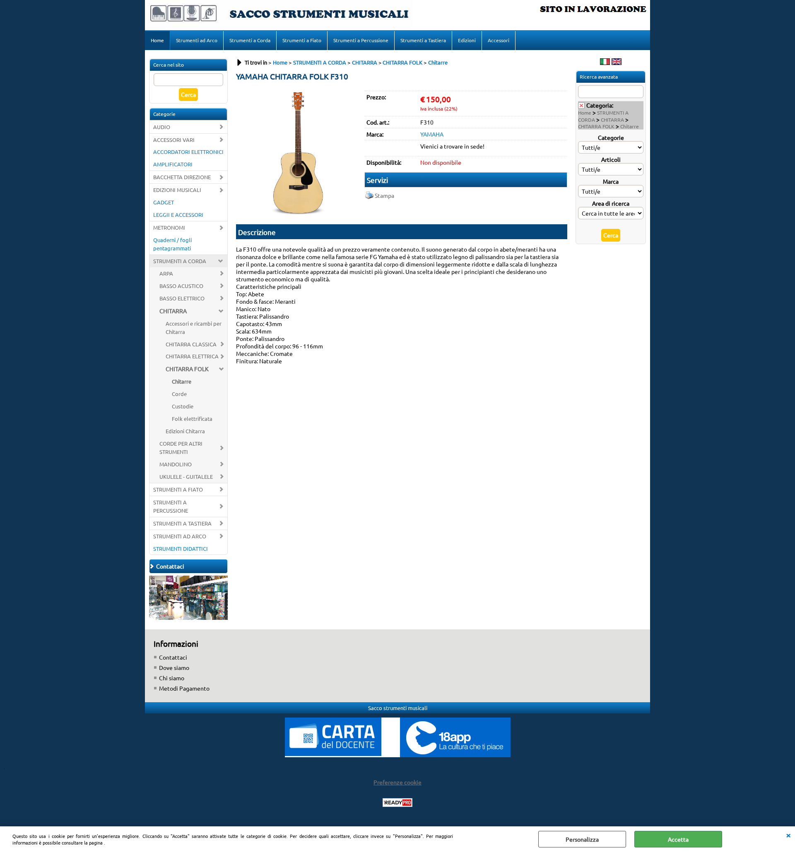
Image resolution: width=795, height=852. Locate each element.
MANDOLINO (175, 464)
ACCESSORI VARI (174, 139)
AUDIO (161, 126)
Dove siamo (174, 667)
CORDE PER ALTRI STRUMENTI (180, 447)
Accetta (678, 839)
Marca (611, 181)
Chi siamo (171, 678)
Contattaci (173, 657)
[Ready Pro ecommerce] (397, 802)
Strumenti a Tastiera (423, 40)
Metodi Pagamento (184, 688)
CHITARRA (173, 310)
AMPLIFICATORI (173, 164)
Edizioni (467, 40)
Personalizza (582, 839)
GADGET (163, 202)
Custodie (182, 406)
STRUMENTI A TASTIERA (182, 523)
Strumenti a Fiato (301, 40)
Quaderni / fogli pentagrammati (172, 244)
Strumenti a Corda (249, 40)
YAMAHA (431, 134)
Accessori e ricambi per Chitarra (194, 327)
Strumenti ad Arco (196, 40)
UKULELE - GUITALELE (186, 476)
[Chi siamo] (188, 617)
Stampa (384, 195)
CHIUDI (788, 834)
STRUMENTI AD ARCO (179, 536)
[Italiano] (605, 62)
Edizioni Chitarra (185, 430)
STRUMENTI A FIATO (178, 489)
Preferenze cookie (397, 782)
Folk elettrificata (192, 418)
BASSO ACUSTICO (181, 285)
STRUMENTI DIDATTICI (180, 548)
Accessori (498, 40)
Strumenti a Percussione (360, 40)
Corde (179, 393)
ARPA (166, 273)
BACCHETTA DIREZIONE (182, 176)
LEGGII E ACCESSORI (178, 214)
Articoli (611, 159)
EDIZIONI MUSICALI (177, 189)
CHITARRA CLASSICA (191, 344)
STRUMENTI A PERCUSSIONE (170, 506)
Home (157, 40)
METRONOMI (169, 227)
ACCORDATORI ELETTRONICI (188, 151)
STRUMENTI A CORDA (179, 260)
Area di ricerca (610, 203)
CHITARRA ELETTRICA (192, 356)
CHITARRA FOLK (187, 368)
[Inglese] (616, 62)
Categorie (611, 137)
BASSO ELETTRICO (182, 298)
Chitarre (181, 381)
